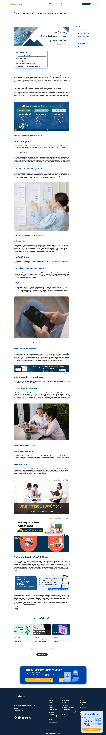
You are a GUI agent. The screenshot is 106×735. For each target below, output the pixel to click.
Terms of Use (67, 709)
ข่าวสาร (52, 714)
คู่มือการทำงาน (35, 277)
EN (93, 4)
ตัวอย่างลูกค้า (84, 697)
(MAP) (15, 708)
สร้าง (51, 699)
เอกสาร (65, 699)
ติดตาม (16, 606)
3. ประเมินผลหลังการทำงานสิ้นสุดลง (26, 63)
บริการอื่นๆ (84, 707)
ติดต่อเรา (51, 712)
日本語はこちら (17, 710)
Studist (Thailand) (68, 707)
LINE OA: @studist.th (29, 604)
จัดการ (51, 702)
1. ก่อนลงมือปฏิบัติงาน (22, 58)
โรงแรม (83, 700)
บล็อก (65, 702)
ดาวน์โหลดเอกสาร (67, 697)
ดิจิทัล (17, 287)
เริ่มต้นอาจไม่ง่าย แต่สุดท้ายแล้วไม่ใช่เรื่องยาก (28, 66)
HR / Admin (84, 706)
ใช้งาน (51, 700)
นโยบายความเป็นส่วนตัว (69, 711)
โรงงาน (83, 699)
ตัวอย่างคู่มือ (66, 700)
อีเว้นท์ (50, 705)
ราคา (50, 719)
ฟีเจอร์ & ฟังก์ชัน (53, 697)
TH (96, 4)
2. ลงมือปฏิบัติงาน (21, 61)
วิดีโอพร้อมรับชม (54, 709)
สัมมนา (51, 707)
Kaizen (64, 459)
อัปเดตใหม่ (52, 716)
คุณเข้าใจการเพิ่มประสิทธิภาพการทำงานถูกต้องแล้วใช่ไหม (31, 56)
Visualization (21, 176)
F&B (82, 704)
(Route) (18, 708)
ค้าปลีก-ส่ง (84, 702)
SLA (65, 714)
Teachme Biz (20, 82)
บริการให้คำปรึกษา (54, 722)
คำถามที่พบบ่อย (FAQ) (68, 713)
